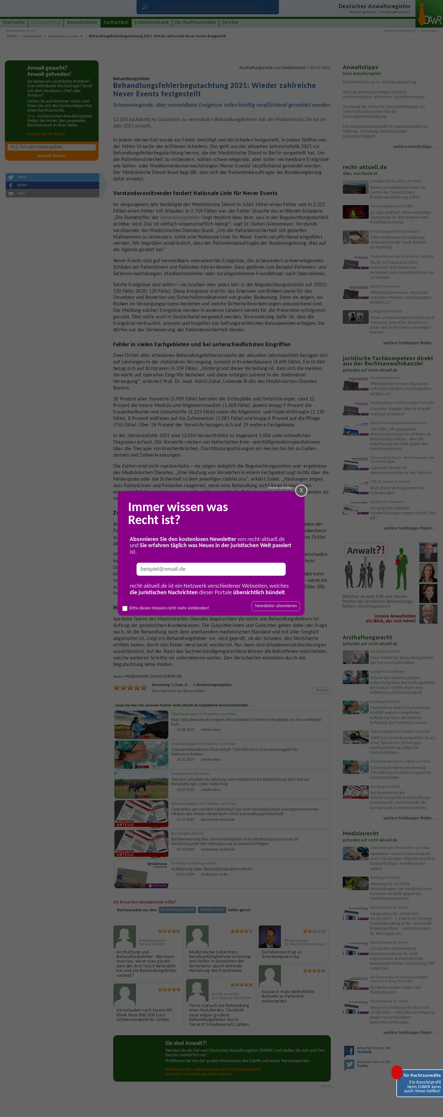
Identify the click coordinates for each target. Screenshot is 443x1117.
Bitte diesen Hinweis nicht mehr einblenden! (169, 608)
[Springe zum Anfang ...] (432, 1106)
